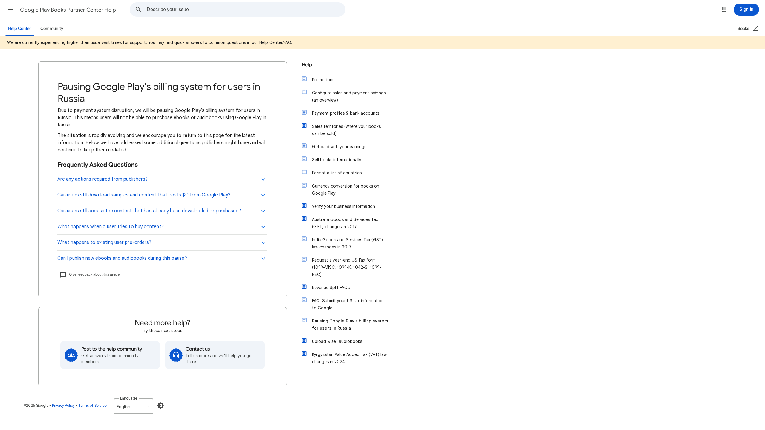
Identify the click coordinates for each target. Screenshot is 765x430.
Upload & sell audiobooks (337, 341)
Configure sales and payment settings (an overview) (349, 96)
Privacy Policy (63, 405)
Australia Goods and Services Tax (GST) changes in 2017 (345, 223)
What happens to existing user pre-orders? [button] (104, 242)
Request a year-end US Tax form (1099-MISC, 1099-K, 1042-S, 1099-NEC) (346, 267)
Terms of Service (92, 405)
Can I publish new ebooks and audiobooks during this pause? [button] (122, 258)
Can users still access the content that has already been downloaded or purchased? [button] (149, 211)
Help (307, 65)
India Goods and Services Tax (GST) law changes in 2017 (347, 243)
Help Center (19, 28)
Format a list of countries (337, 173)
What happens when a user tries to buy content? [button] (110, 227)
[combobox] (246, 9)
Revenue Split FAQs (331, 287)
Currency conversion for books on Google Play (345, 189)
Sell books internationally (336, 159)
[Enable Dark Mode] (160, 405)
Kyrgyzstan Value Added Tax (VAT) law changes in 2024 (349, 358)
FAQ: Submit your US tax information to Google (348, 304)
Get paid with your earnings (339, 146)
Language (128, 398)
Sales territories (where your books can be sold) (346, 130)
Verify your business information (343, 206)
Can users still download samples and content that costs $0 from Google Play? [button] (143, 195)
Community (51, 28)
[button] (11, 9)
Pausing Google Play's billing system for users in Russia (350, 324)
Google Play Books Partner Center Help (68, 10)
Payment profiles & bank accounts (345, 113)
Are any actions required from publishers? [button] (102, 179)
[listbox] (133, 406)
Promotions (323, 79)
